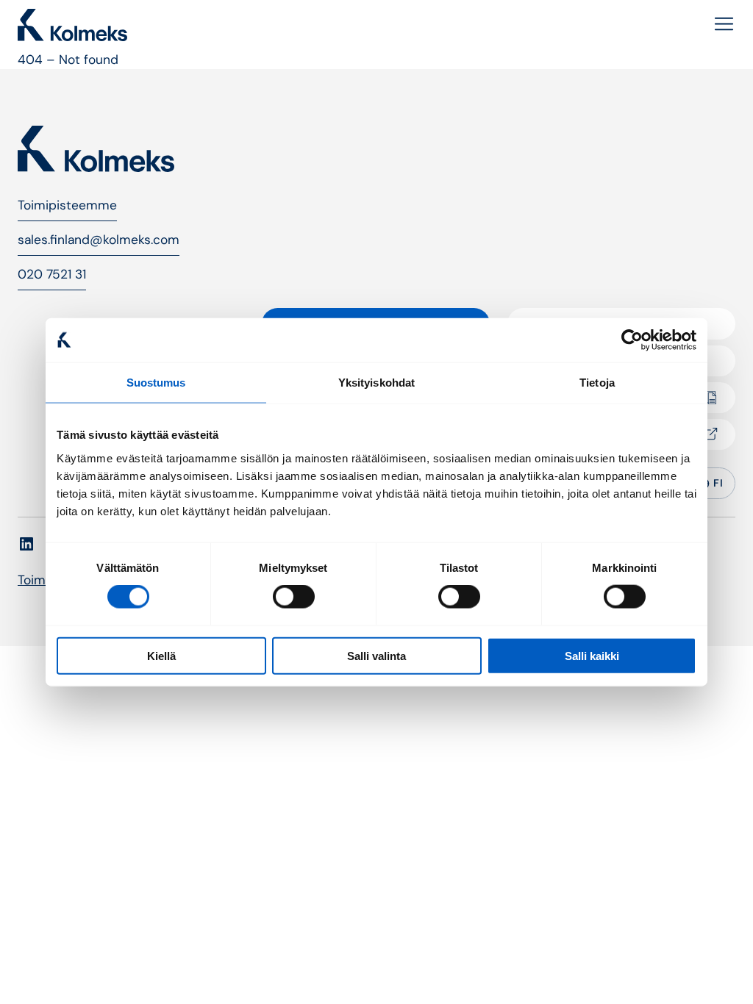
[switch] (294, 597)
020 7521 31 (52, 274)
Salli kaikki (592, 655)
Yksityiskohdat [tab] (376, 382)
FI (718, 483)
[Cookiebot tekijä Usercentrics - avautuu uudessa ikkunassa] (632, 340)
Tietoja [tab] (597, 382)
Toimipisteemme (67, 205)
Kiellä (161, 655)
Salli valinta (376, 655)
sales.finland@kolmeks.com (98, 240)
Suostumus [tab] (156, 382)
